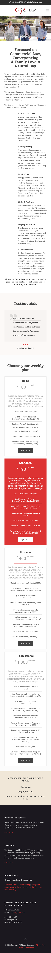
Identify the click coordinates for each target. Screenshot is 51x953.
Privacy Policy (41, 945)
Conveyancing (24, 885)
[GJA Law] (25, 10)
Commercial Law (11, 885)
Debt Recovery (10, 890)
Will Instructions (21, 887)
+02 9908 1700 (17, 2)
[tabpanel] (25, 330)
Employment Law (35, 887)
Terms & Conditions (26, 948)
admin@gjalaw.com (34, 2)
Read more (8, 833)
